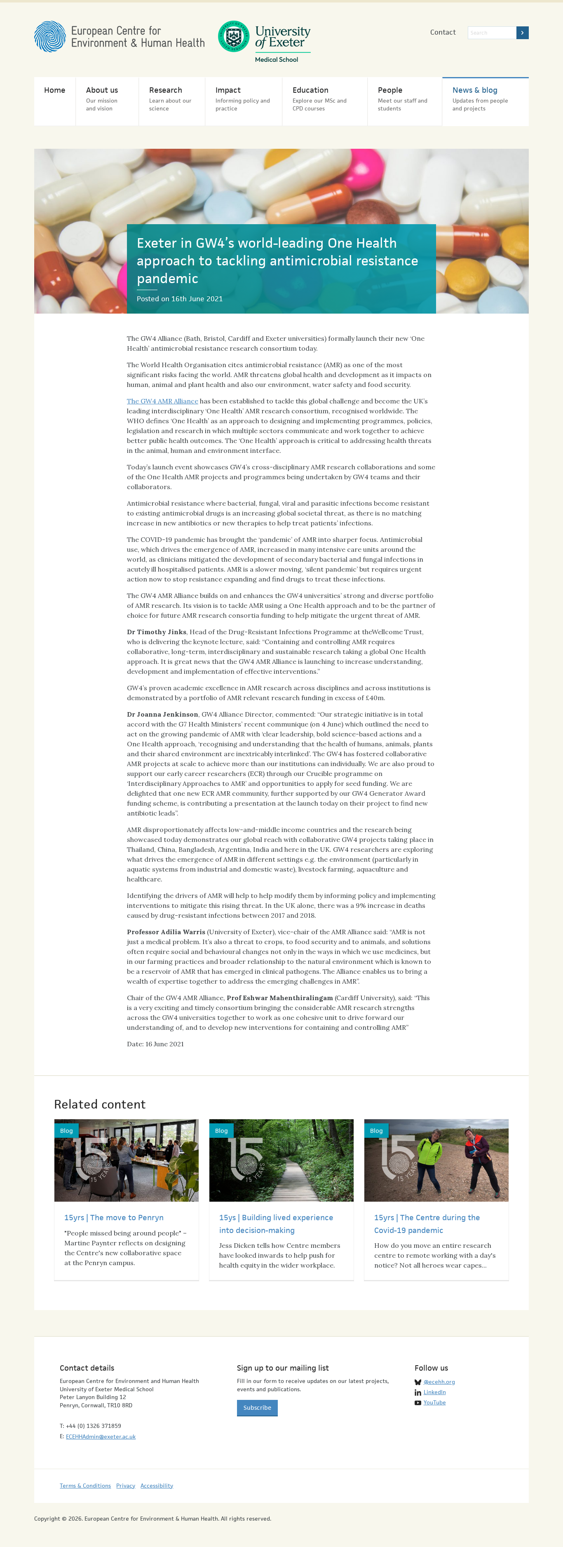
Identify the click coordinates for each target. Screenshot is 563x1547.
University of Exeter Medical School (264, 41)
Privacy (125, 1485)
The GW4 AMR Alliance (162, 401)
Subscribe (257, 1407)
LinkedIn (435, 1392)
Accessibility (157, 1485)
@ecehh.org (439, 1381)
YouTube (435, 1402)
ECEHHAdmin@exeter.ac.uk (101, 1436)
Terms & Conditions (85, 1485)
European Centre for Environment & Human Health (119, 36)
